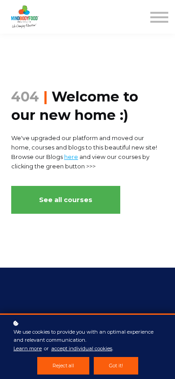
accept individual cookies (81, 348)
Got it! (116, 366)
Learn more (27, 348)
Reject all (63, 366)
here (71, 157)
